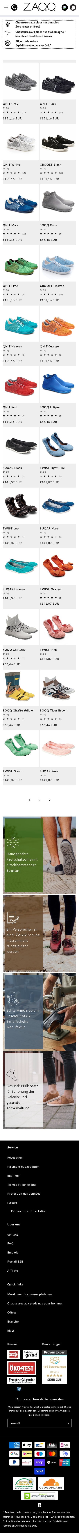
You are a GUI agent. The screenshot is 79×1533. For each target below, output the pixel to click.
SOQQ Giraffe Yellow (18, 710)
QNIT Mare (11, 225)
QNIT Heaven (12, 346)
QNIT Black (48, 103)
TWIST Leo (11, 528)
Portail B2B (15, 1261)
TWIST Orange (50, 589)
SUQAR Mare (49, 528)
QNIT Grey (10, 103)
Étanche (13, 1321)
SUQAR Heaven (14, 589)
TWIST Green (12, 771)
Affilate (12, 1270)
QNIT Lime (10, 285)
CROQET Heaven (52, 285)
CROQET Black (50, 164)
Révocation (15, 1157)
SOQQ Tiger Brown (54, 710)
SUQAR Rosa (49, 771)
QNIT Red (10, 407)
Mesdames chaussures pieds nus (29, 1294)
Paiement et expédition (23, 1166)
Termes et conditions (21, 1184)
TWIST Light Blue (52, 467)
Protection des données (23, 1193)
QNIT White (11, 164)
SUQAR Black (12, 467)
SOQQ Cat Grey (14, 649)
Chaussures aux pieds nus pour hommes (35, 1303)
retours (12, 1202)
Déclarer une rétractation (28, 1211)
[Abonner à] (67, 1423)
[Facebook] (39, 1505)
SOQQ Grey (48, 225)
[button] (14, 7)
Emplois (12, 1252)
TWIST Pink (48, 649)
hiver (10, 1330)
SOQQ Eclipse (50, 407)
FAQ (10, 1243)
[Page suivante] (49, 800)
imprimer (13, 1175)
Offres (12, 1312)
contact (12, 1234)
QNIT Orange (49, 346)
